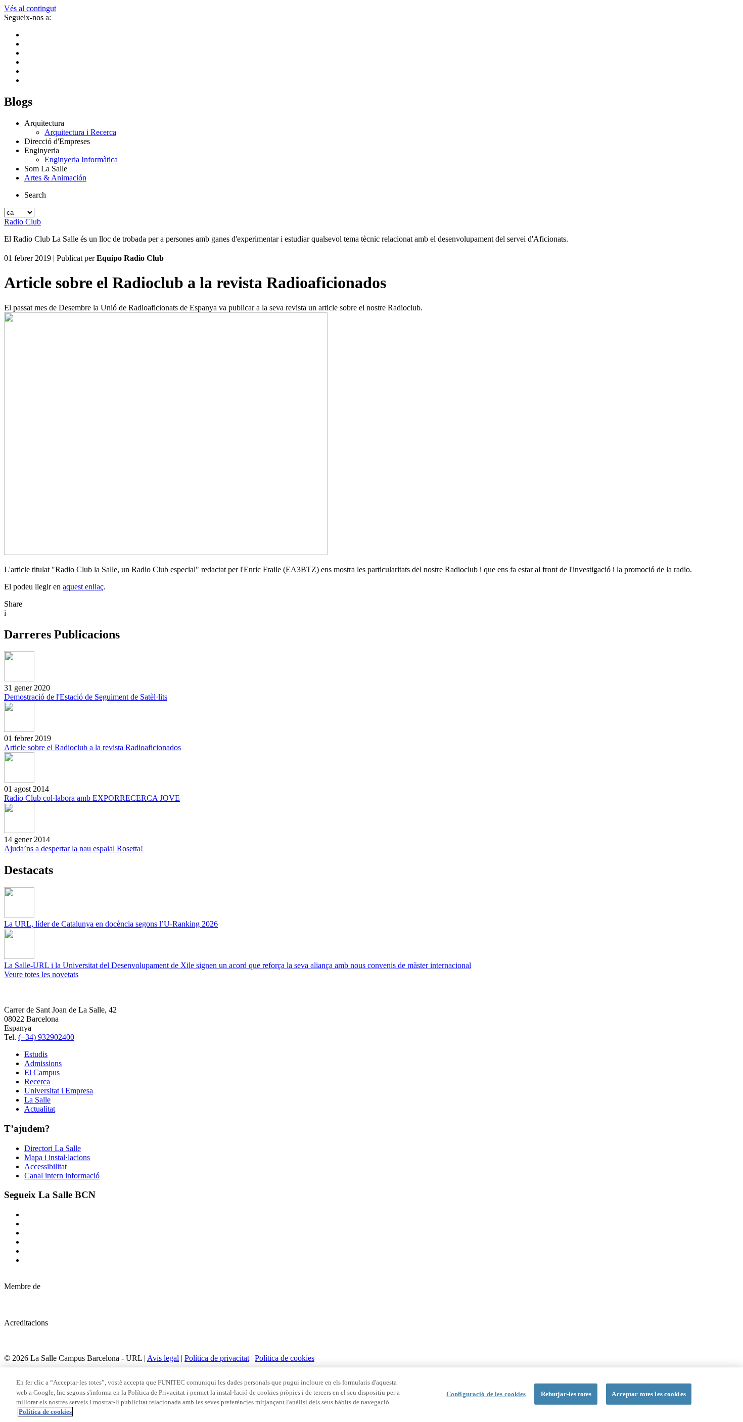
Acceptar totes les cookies (648, 1394)
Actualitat (39, 1109)
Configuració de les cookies (486, 1394)
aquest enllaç (83, 586)
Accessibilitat (45, 1166)
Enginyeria (41, 150)
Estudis (36, 1054)
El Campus (42, 1072)
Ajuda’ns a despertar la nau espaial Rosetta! (73, 848)
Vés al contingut (30, 8)
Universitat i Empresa (58, 1090)
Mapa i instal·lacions (57, 1157)
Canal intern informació (62, 1175)
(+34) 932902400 (46, 1037)
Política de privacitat (216, 1358)
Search (35, 195)
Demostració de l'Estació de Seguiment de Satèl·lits (85, 697)
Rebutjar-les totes (566, 1394)
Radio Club (22, 221)
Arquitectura (44, 123)
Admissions (43, 1063)
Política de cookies (284, 1358)
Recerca (37, 1081)
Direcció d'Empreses (57, 141)
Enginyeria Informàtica (81, 159)
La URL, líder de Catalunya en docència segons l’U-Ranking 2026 (111, 924)
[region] (371, 1394)
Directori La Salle (52, 1148)
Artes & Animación (55, 177)
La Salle (37, 1099)
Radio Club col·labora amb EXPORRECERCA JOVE (92, 798)
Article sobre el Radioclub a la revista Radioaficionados (92, 747)
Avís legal (163, 1358)
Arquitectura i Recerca (80, 132)
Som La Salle (45, 168)
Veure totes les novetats (41, 974)
